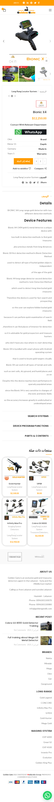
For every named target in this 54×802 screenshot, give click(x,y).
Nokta (49, 658)
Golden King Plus (44, 762)
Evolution (47, 757)
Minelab (48, 663)
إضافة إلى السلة (23, 161)
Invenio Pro (46, 752)
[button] (47, 795)
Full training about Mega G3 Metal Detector (23, 639)
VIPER (39, 483)
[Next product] (9, 96)
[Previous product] (15, 96)
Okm (49, 673)
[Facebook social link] (38, 3)
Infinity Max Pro (14, 523)
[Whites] (39, 557)
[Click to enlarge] (47, 61)
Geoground (46, 684)
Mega (49, 668)
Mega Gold (47, 723)
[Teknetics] (14, 556)
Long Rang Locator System (24, 91)
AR (15, 3)
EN (17, 3)
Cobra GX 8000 (39, 523)
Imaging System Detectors (14, 528)
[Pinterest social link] (31, 3)
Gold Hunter (15, 483)
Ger (50, 678)
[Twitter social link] (35, 3)
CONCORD (46, 703)
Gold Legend (46, 697)
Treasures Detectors (39, 532)
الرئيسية (42, 91)
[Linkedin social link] (27, 3)
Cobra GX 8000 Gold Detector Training (21, 624)
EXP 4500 (47, 747)
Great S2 (47, 742)
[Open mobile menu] (50, 10)
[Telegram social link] (24, 3)
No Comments (20, 630)
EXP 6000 (47, 737)
